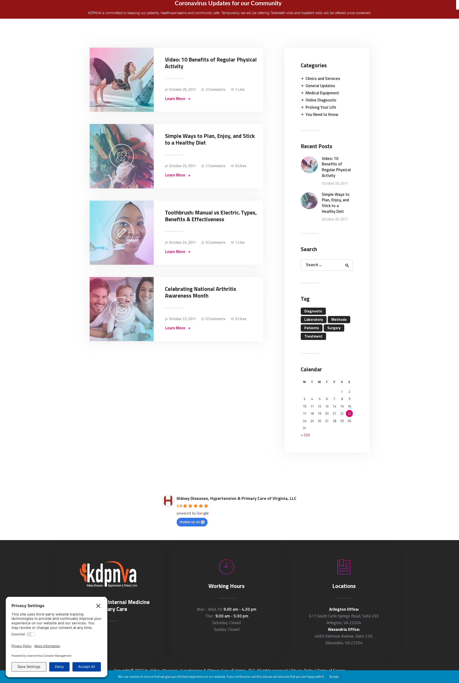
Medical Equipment (322, 93)
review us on (190, 522)
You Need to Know (322, 114)
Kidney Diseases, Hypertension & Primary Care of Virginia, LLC (236, 498)
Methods (339, 319)
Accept (334, 676)
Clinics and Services (323, 78)
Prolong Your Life (321, 107)
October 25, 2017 (182, 166)
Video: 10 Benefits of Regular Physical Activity (211, 63)
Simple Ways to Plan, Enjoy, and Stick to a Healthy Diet (210, 139)
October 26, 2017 (182, 89)
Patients (311, 328)
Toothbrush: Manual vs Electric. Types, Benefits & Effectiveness (211, 216)
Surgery (334, 328)
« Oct (305, 435)
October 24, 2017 (182, 242)
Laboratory (313, 319)
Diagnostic (313, 311)
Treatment (313, 336)
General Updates (320, 86)
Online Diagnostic (321, 100)
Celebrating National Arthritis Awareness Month (200, 292)
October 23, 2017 (182, 319)
